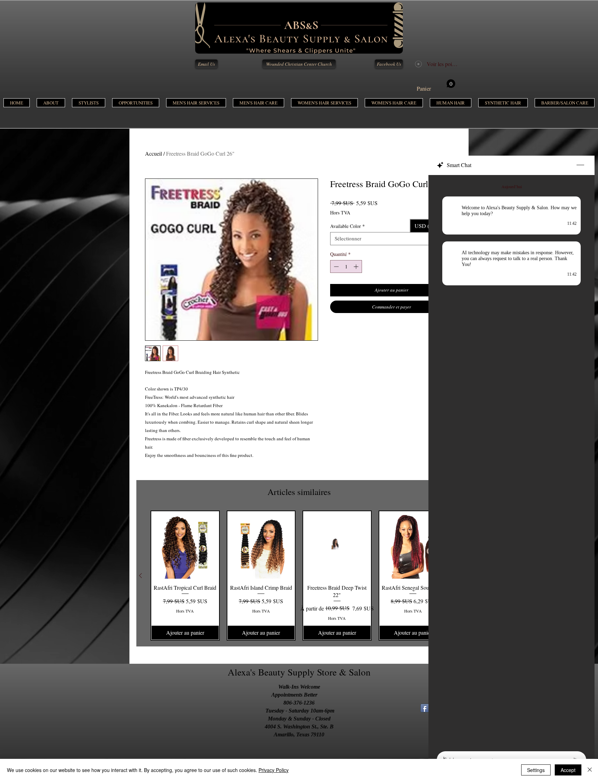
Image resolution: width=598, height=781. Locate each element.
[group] (299, 575)
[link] (436, 85)
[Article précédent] (140, 575)
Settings (536, 769)
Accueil (153, 153)
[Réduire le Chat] (580, 165)
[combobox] (391, 238)
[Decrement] (335, 266)
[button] (196, 102)
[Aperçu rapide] (185, 545)
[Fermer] (590, 769)
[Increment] (356, 266)
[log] (511, 461)
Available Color (347, 226)
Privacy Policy (274, 769)
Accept (568, 769)
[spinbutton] (346, 266)
